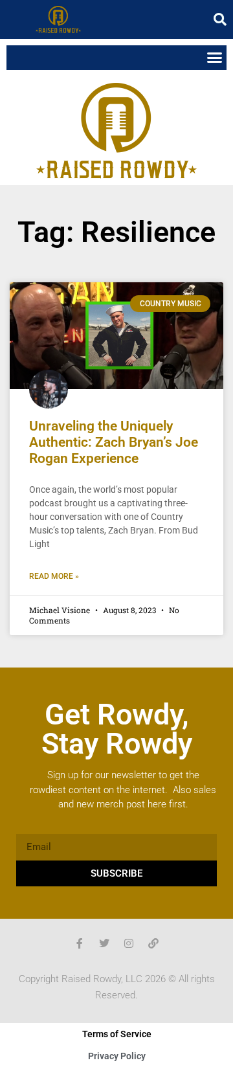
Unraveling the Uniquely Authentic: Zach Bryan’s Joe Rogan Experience (113, 442)
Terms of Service (116, 1034)
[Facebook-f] (79, 943)
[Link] (153, 943)
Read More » (54, 576)
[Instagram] (129, 943)
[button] (220, 19)
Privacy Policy (117, 1056)
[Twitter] (104, 943)
